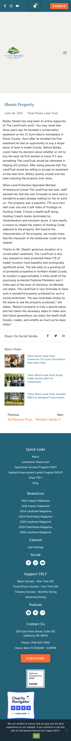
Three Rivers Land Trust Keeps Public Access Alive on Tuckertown (45, 378)
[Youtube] (17, 6)
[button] (65, 52)
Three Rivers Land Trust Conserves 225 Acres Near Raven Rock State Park (46, 359)
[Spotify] (28, 612)
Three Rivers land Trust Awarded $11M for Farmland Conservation (46, 395)
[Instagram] (11, 6)
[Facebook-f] (5, 6)
